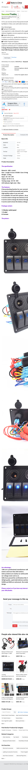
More (3, 758)
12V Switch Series (6, 718)
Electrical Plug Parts (21, 755)
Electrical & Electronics (10, 11)
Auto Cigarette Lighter (7, 721)
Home (3, 11)
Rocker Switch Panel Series (8, 715)
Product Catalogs (23, 712)
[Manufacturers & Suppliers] (14, 2)
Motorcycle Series (20, 721)
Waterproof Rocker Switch (9, 740)
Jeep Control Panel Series (22, 715)
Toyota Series (19, 718)
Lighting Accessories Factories (10, 752)
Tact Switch (16, 737)
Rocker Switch (24, 11)
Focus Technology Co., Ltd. (19, 764)
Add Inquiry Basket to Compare (10, 129)
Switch (18, 11)
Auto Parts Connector (8, 755)
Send (15, 625)
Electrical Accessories (8, 748)
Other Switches (6, 737)
